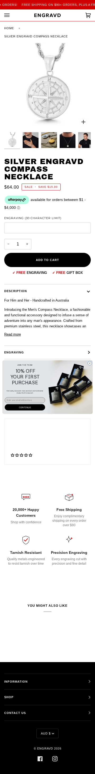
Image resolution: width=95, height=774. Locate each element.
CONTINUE (25, 407)
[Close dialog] (90, 363)
